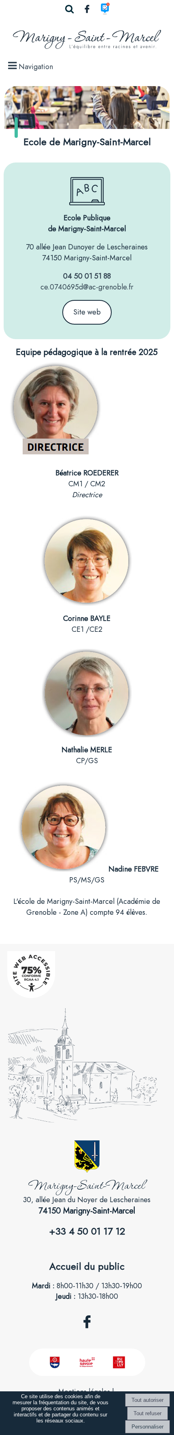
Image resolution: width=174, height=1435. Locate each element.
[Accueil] (87, 41)
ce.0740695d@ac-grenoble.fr (87, 287)
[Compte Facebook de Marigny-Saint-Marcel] (87, 1332)
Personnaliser (147, 1427)
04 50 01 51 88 (87, 276)
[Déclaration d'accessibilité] (31, 995)
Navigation (36, 66)
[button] (69, 9)
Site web (87, 312)
